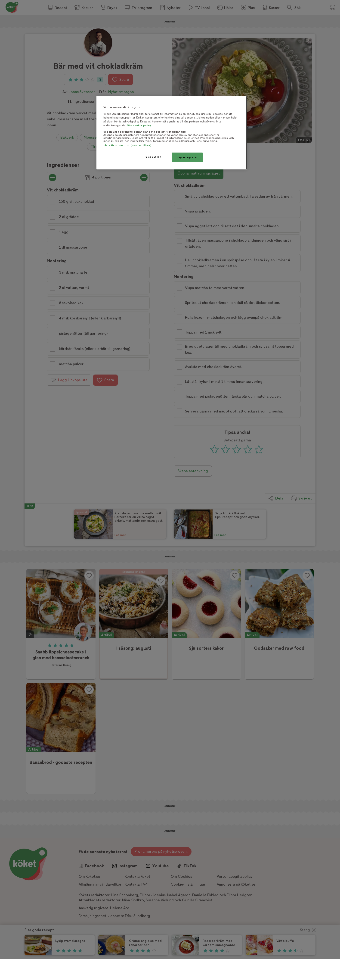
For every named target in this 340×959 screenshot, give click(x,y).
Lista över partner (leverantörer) (127, 145)
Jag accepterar (187, 157)
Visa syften (153, 157)
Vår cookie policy (139, 125)
